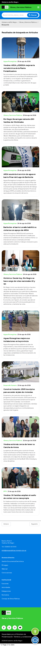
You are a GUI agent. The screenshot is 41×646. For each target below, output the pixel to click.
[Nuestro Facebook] (4, 627)
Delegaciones (6, 591)
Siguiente (34, 524)
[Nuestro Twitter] (9, 627)
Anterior (6, 524)
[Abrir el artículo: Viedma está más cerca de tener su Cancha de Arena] (20, 426)
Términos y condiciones (22, 637)
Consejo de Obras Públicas (11, 599)
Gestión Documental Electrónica (13, 561)
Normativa (5, 595)
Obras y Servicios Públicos (28, 22)
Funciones (5, 584)
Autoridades (6, 587)
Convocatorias (7, 573)
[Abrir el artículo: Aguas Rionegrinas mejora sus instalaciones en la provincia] (20, 320)
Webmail (4, 569)
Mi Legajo (5, 565)
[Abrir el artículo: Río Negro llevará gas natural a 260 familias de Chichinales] (20, 101)
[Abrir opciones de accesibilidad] (35, 631)
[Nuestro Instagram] (15, 627)
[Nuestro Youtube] (20, 627)
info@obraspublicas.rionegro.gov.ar (14, 550)
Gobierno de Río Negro (9, 22)
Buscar (34, 15)
